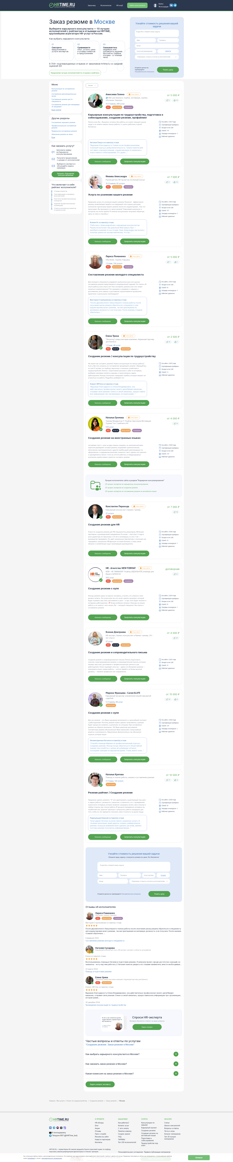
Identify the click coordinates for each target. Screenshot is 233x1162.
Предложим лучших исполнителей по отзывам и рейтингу (75, 73)
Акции (97, 1128)
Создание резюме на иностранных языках (114, 437)
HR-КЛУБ (168, 1119)
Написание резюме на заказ (62, 134)
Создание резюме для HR (104, 524)
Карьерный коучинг (149, 1128)
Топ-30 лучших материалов (170, 1138)
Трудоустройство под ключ (149, 1144)
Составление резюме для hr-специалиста (62, 100)
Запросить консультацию (134, 161)
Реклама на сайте (102, 1137)
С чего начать (123, 1128)
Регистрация (163, 6)
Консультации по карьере (147, 1124)
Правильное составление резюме (64, 131)
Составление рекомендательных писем (64, 95)
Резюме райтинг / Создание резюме (110, 792)
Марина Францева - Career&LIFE (123, 693)
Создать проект (124, 1134)
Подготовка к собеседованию (147, 1139)
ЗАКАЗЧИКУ (123, 1119)
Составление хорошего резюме (63, 122)
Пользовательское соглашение (144, 72)
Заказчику (92, 5)
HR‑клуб (119, 5)
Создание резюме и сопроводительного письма (117, 652)
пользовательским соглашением (52, 1158)
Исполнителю (105, 5)
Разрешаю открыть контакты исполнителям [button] (153, 57)
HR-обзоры (99, 1123)
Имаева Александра (116, 176)
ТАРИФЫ (121, 1139)
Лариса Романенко (116, 256)
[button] (92, 85)
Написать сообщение (103, 161)
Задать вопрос (147, 1027)
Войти (161, 4)
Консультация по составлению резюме (63, 90)
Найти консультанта (137, 5)
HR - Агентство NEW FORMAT (121, 568)
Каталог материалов (172, 1134)
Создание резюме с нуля (103, 588)
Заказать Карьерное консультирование (65, 174)
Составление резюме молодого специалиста (116, 274)
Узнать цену (168, 70)
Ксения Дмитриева (116, 632)
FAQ (119, 1137)
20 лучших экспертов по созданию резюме (121, 488)
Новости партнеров (102, 1139)
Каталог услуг (123, 1125)
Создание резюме (148, 1130)
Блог (97, 1125)
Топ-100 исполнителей (127, 1142)
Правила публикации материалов (157, 1152)
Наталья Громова (115, 417)
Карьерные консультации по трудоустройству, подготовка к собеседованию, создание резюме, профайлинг (125, 116)
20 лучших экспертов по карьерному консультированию (126, 484)
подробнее (31, 1158)
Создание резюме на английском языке (149, 1134)
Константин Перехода (117, 506)
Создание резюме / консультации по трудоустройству (122, 356)
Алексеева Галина (115, 94)
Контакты (98, 1142)
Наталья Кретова (115, 774)
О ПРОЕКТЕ (99, 1119)
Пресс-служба (100, 1134)
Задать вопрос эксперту (100, 1084)
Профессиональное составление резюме (64, 127)
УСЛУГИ (144, 1119)
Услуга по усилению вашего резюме (110, 194)
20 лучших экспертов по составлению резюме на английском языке (130, 491)
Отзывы (98, 1131)
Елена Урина (112, 336)
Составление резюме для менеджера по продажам (65, 106)
